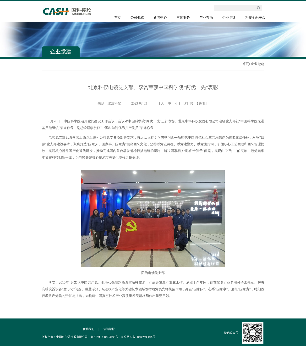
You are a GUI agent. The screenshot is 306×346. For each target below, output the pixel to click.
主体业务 (183, 17)
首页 (117, 17)
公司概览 (137, 17)
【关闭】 (201, 103)
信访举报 (109, 329)
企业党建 (229, 17)
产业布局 (206, 17)
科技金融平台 (255, 17)
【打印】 (188, 103)
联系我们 (88, 329)
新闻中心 (160, 17)
